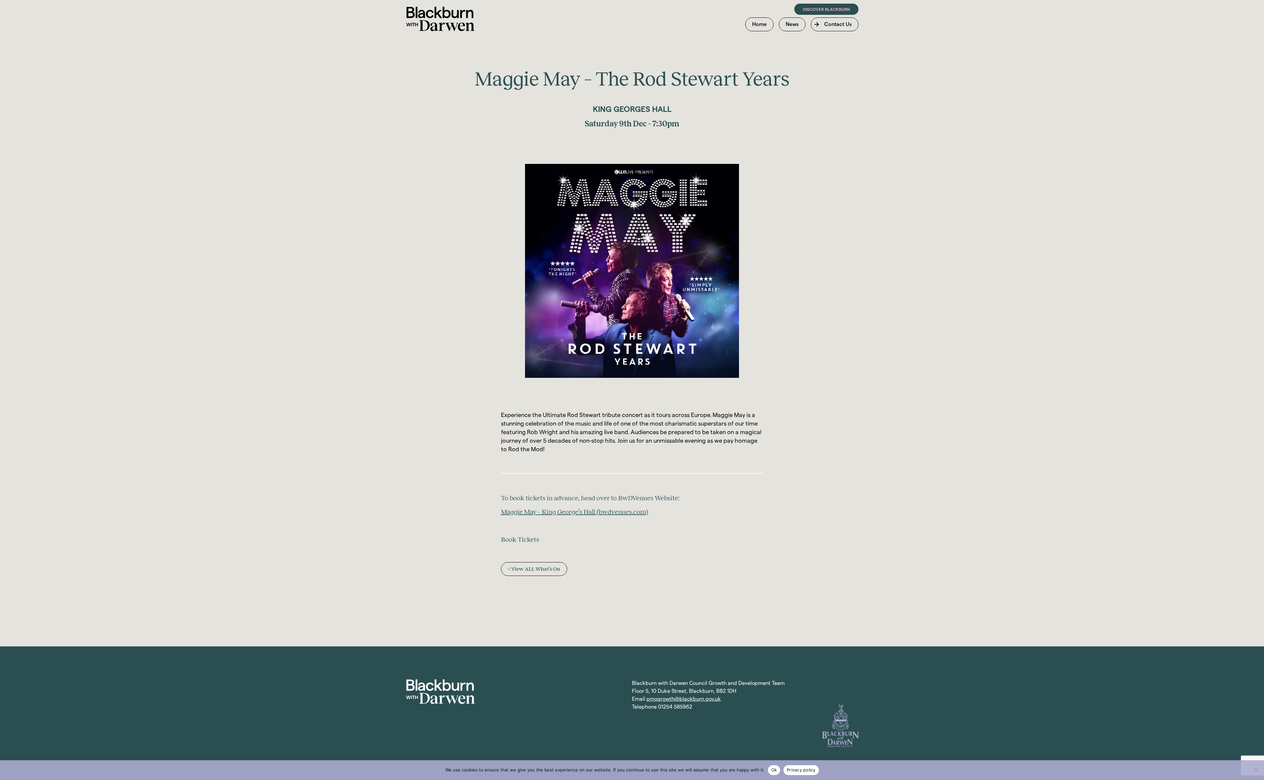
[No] (1255, 770)
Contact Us (838, 24)
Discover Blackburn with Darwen (440, 19)
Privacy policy (801, 769)
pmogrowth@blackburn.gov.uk (683, 699)
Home (759, 24)
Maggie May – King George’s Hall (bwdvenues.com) (574, 511)
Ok (774, 769)
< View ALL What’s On (534, 569)
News (792, 24)
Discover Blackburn (826, 9)
